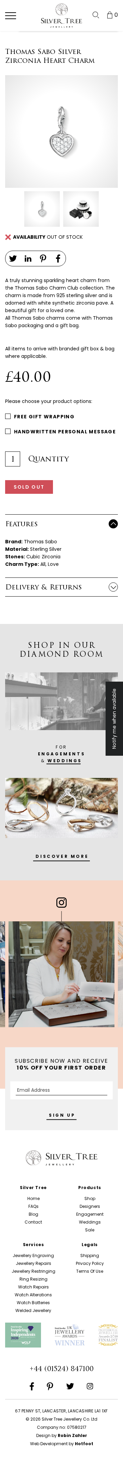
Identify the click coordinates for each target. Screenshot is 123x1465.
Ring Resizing (33, 1279)
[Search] (96, 15)
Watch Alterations (33, 1295)
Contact (33, 1222)
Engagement (90, 1214)
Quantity (48, 459)
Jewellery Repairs (33, 1263)
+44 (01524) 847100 (61, 1369)
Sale (89, 1230)
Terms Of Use (89, 1271)
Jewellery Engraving (33, 1255)
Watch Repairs (33, 1287)
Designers (90, 1206)
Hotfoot (84, 1444)
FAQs (33, 1206)
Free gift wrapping (44, 416)
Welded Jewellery (33, 1310)
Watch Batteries (33, 1303)
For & (61, 754)
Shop (89, 1198)
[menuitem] (96, 15)
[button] (10, 16)
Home (33, 1198)
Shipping (89, 1255)
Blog (33, 1214)
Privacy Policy (90, 1263)
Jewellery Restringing (33, 1271)
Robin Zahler (72, 1435)
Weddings (90, 1222)
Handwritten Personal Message (65, 431)
